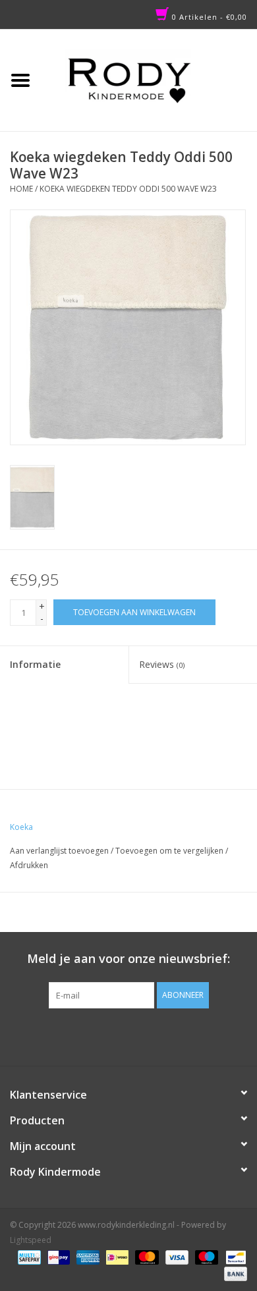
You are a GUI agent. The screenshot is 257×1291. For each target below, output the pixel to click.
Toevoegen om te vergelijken (170, 850)
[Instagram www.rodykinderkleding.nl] (140, 1035)
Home (21, 188)
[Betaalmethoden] (27, 1256)
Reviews (162, 664)
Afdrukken (29, 865)
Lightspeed (30, 1240)
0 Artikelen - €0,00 (208, 17)
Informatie (35, 664)
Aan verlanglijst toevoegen (59, 850)
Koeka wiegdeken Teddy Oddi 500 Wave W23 (128, 188)
